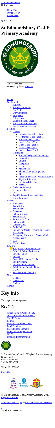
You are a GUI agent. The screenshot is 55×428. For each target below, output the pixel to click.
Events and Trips (20, 190)
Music (21, 174)
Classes (16, 131)
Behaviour (18, 211)
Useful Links (19, 243)
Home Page (12, 10)
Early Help (18, 227)
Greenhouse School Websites (38, 402)
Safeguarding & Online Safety (27, 248)
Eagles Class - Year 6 (28, 150)
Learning (11, 128)
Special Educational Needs (25, 259)
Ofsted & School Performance (27, 251)
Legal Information (9, 397)
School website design (11, 402)
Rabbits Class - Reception (31, 134)
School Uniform (20, 214)
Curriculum (18, 152)
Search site (6, 410)
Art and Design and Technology (34, 155)
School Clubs (19, 222)
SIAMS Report (20, 254)
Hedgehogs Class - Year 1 (31, 136)
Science (22, 184)
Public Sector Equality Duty (26, 267)
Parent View (12, 15)
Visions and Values (22, 107)
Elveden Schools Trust (23, 120)
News (9, 275)
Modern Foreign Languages (32, 171)
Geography (24, 163)
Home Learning (20, 198)
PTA (15, 240)
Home (10, 99)
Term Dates (18, 206)
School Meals (19, 216)
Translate (29, 86)
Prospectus (18, 115)
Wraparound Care (21, 219)
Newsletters (18, 280)
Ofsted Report (13, 13)
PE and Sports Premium (24, 264)
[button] (13, 20)
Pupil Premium (20, 262)
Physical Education (28, 179)
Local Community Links (24, 126)
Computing (24, 158)
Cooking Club (19, 224)
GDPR (16, 270)
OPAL (16, 192)
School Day (18, 208)
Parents (10, 200)
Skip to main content (10, 2)
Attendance (18, 203)
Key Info (11, 246)
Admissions (18, 118)
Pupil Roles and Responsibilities (28, 195)
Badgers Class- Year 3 (29, 142)
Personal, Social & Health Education (36, 176)
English (22, 160)
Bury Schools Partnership (25, 123)
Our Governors (20, 113)
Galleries (17, 283)
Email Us (5, 372)
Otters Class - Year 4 (28, 144)
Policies (16, 256)
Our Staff (17, 110)
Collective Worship (22, 187)
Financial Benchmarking (24, 272)
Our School (12, 102)
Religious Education (28, 182)
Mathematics (25, 168)
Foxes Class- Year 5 (28, 147)
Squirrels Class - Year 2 (29, 139)
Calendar (17, 278)
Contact (10, 286)
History (22, 166)
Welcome (17, 105)
